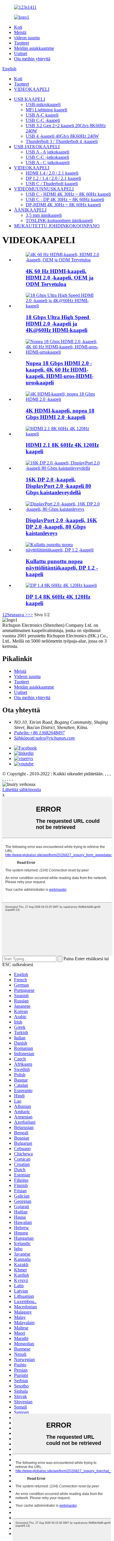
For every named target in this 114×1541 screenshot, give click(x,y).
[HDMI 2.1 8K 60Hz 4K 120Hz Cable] (63, 433)
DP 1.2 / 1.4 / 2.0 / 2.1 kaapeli (53, 178)
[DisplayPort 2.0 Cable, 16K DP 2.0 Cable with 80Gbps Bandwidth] (63, 509)
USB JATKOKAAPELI (37, 146)
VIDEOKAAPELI (31, 89)
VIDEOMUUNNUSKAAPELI (44, 188)
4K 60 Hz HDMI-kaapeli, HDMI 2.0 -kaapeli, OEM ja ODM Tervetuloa (60, 277)
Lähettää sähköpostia (21, 789)
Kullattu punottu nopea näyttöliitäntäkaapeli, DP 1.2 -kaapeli (62, 567)
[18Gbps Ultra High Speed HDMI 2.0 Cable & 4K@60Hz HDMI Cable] (63, 305)
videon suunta (27, 37)
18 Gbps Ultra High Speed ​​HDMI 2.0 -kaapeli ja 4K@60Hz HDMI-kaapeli (58, 323)
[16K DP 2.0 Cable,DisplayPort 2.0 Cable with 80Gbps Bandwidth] (63, 468)
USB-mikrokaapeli (43, 104)
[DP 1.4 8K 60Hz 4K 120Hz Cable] (61, 585)
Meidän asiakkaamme (34, 48)
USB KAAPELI (29, 99)
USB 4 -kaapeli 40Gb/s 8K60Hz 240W (62, 136)
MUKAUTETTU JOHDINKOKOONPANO (57, 225)
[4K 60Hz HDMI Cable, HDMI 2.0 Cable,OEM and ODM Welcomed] (63, 259)
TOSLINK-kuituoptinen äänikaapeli (59, 220)
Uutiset (20, 53)
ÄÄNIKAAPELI (30, 209)
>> (30, 614)
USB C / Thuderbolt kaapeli (52, 183)
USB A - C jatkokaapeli (48, 162)
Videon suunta (27, 676)
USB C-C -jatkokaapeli (47, 157)
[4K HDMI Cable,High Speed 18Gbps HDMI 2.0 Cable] (63, 399)
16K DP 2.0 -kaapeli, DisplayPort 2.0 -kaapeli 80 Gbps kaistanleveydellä (58, 485)
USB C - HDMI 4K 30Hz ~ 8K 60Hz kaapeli (68, 194)
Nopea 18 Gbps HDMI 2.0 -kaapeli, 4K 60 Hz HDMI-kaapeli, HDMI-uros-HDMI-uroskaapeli (60, 373)
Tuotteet (21, 42)
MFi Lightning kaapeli (46, 109)
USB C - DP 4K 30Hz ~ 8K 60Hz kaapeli (65, 199)
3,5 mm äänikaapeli (44, 215)
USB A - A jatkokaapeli (47, 151)
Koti (18, 27)
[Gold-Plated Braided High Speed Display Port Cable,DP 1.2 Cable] (63, 549)
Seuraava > (17, 614)
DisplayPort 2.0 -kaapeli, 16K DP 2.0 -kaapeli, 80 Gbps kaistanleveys (61, 526)
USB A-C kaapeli (42, 115)
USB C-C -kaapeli (43, 120)
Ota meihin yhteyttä (32, 58)
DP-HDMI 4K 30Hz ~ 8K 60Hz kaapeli (63, 204)
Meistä (20, 32)
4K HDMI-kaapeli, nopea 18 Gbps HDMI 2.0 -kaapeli (60, 414)
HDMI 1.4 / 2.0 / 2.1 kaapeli (52, 173)
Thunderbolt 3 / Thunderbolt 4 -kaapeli (62, 141)
